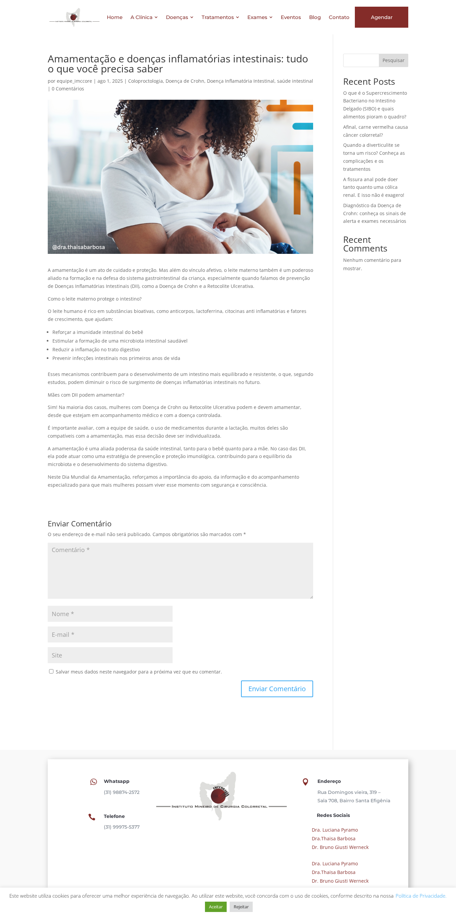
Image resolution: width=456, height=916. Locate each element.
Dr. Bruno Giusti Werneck (339, 847)
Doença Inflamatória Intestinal (240, 81)
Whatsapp (117, 781)
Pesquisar (394, 60)
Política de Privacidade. (420, 895)
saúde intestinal (295, 81)
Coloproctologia (145, 81)
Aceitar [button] (216, 907)
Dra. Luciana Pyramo (334, 830)
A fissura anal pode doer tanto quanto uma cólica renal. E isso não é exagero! (373, 187)
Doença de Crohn (185, 81)
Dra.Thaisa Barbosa (333, 838)
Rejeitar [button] (241, 907)
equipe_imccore (74, 81)
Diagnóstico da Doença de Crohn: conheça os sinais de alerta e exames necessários (374, 213)
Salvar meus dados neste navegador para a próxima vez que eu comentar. (139, 671)
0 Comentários (68, 88)
